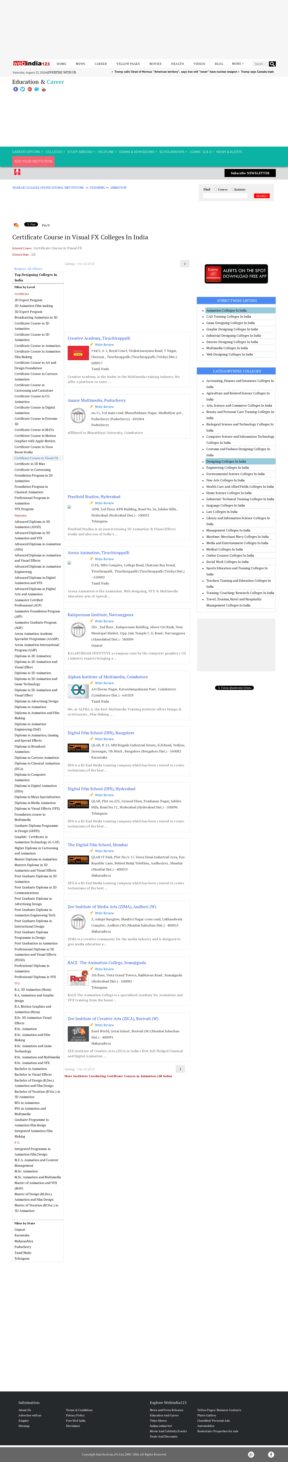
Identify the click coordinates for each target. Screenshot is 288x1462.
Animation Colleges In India (226, 310)
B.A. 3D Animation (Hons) (33, 989)
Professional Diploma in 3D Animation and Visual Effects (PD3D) (35, 954)
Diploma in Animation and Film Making (37, 715)
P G (17, 1142)
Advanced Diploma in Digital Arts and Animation (35, 591)
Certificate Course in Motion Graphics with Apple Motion (35, 438)
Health (177, 64)
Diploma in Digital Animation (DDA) (36, 788)
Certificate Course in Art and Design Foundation (35, 365)
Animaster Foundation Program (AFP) (37, 614)
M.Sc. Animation (26, 1171)
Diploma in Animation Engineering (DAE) (30, 727)
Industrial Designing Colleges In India (233, 335)
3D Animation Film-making (34, 306)
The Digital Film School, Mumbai (98, 844)
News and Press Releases (166, 1410)
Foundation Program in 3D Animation (34, 478)
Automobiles (205, 1426)
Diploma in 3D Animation (33, 673)
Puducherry (23, 1247)
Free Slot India (75, 1420)
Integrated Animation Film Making (33, 1133)
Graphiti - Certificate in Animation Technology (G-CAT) (37, 839)
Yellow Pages (128, 64)
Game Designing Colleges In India (230, 323)
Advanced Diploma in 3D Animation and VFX (32, 535)
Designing (97, 187)
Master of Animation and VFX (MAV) (36, 1185)
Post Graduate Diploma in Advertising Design (33, 901)
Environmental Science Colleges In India (235, 474)
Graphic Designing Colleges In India (232, 329)
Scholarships (171, 152)
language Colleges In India (225, 505)
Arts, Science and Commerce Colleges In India (239, 405)
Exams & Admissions (136, 152)
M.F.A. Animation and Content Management (36, 1163)
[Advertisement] (144, 29)
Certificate (22, 294)
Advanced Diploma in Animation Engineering (38, 569)
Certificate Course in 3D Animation (32, 337)
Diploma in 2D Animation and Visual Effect (36, 664)
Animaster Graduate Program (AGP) (36, 625)
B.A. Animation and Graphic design (34, 998)
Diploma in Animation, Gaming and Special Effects (36, 738)
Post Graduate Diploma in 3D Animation (36, 879)
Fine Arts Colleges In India (225, 480)
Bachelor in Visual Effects (33, 1074)
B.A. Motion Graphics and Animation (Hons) (33, 1009)
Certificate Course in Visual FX (36, 458)
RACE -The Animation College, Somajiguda (107, 962)
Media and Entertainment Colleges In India (237, 543)
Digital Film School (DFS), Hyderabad (101, 788)
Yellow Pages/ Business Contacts (219, 1410)
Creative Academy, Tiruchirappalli (99, 338)
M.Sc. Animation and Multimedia (38, 1177)
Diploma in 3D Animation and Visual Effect (36, 693)
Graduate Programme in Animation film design (32, 1122)
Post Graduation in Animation (36, 943)
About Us (25, 1410)
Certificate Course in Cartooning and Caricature (34, 387)
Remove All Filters (28, 269)
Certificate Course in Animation (37, 345)
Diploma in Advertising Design (36, 701)
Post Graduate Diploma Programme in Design (31, 935)
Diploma (20, 515)
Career (101, 64)
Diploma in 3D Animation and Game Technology (36, 681)
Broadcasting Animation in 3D (36, 317)
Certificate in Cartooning (33, 469)
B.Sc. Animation (26, 1029)
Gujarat (20, 1229)
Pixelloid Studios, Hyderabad (94, 496)
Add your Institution (33, 161)
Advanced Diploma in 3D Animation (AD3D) (32, 524)
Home (61, 64)
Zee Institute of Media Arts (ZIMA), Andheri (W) (112, 906)
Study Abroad (80, 152)
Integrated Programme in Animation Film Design (33, 1151)
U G (17, 983)
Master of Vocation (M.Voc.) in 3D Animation (36, 1208)
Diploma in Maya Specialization (37, 797)
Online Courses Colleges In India (230, 555)
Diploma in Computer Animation (30, 777)
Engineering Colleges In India (227, 467)
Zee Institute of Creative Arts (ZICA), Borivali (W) (113, 1018)
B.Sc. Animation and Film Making (32, 1037)
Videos (199, 64)
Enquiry (24, 1420)
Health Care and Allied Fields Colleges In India (240, 486)
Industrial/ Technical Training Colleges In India (240, 499)
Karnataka (22, 1235)
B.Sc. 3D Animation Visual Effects (33, 1020)
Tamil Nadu (23, 1253)
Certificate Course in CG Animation (32, 399)
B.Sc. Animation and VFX (32, 1063)
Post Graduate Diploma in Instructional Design (33, 923)
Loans (195, 152)
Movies (155, 64)
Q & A (207, 152)
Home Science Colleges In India (229, 493)
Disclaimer (73, 1426)
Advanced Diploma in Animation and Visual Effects (38, 558)
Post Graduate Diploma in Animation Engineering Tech (35, 912)
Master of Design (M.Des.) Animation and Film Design (34, 1197)
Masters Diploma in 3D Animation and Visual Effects (35, 867)
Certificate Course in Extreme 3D (36, 421)
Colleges (54, 152)
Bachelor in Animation (31, 1069)
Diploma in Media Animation (35, 803)
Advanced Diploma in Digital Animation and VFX (35, 580)
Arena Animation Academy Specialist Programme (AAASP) (37, 636)
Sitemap (24, 1426)
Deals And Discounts (164, 1436)
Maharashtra (24, 1241)
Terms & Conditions (79, 1410)
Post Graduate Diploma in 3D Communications (36, 890)
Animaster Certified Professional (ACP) (29, 603)
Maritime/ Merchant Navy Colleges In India (237, 536)
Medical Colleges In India (224, 549)
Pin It (46, 225)
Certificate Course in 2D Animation (32, 326)
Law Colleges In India (222, 512)
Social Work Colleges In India (227, 562)
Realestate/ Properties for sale (217, 1431)
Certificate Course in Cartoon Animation (36, 376)
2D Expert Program (28, 300)
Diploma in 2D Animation (33, 656)
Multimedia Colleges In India (227, 348)
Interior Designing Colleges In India (232, 342)
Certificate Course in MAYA (34, 430)
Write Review (103, 344)
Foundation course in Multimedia (30, 817)
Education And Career (164, 1415)
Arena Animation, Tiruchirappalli (98, 552)
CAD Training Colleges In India (228, 316)
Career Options (26, 152)
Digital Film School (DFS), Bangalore (101, 732)
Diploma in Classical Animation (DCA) (37, 766)
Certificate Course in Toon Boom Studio (34, 449)
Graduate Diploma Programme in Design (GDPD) (36, 828)
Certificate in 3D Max (30, 464)
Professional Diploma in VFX (35, 977)
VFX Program (24, 509)
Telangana (22, 1258)
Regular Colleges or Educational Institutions (48, 187)
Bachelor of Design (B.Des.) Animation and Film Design (34, 1083)
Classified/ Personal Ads (213, 1420)
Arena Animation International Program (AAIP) (37, 647)
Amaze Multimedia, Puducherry (97, 400)
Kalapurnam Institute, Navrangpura (100, 614)
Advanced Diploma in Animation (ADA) (38, 547)
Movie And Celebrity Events (168, 1431)
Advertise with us (61, 72)
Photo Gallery (206, 1415)
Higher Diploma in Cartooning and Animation (36, 851)
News (80, 64)
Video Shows (158, 1420)
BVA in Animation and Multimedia (30, 1111)
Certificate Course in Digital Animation (35, 410)
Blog (219, 64)
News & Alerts (229, 152)
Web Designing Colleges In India (229, 354)
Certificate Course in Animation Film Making (37, 354)
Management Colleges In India (228, 530)
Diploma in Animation (30, 707)
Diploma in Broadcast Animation (30, 749)
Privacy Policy (75, 1415)
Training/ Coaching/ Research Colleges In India (240, 593)
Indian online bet (161, 1426)
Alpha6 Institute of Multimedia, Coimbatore (108, 676)
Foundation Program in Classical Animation (31, 489)
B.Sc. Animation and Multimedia (37, 1057)
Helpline (106, 152)
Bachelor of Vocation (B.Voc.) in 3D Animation (37, 1094)
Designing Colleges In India (226, 461)
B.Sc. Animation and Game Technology (33, 1048)
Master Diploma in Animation (36, 859)
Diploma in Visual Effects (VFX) (37, 808)
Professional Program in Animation (32, 500)
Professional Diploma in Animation (32, 968)
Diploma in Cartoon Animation (37, 757)
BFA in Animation (27, 1103)
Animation (118, 187)
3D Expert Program (28, 311)
